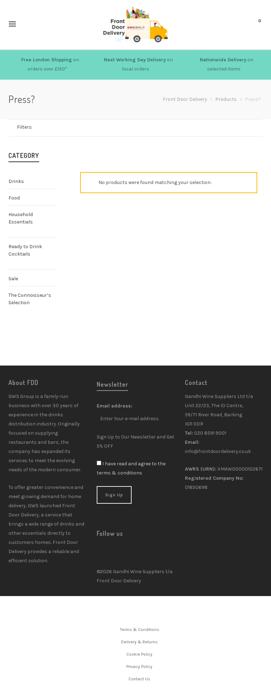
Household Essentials (20, 218)
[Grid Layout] (60, 128)
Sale (13, 279)
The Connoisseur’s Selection (29, 299)
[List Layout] (51, 128)
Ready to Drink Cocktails (25, 250)
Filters (24, 127)
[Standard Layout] (42, 128)
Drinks (16, 181)
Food (14, 198)
